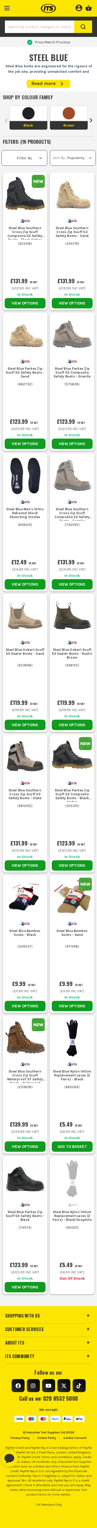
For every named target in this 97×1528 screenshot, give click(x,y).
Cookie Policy (46, 1438)
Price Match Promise (52, 42)
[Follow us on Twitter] (63, 1385)
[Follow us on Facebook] (18, 1385)
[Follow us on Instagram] (33, 1385)
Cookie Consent (74, 1438)
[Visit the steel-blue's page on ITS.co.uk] (25, 221)
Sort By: (59, 158)
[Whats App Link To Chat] (26, 1456)
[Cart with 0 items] (88, 7)
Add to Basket (72, 1146)
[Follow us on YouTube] (48, 1385)
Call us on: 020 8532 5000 (48, 1398)
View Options (25, 303)
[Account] (79, 7)
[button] (7, 7)
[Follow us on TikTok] (79, 1385)
